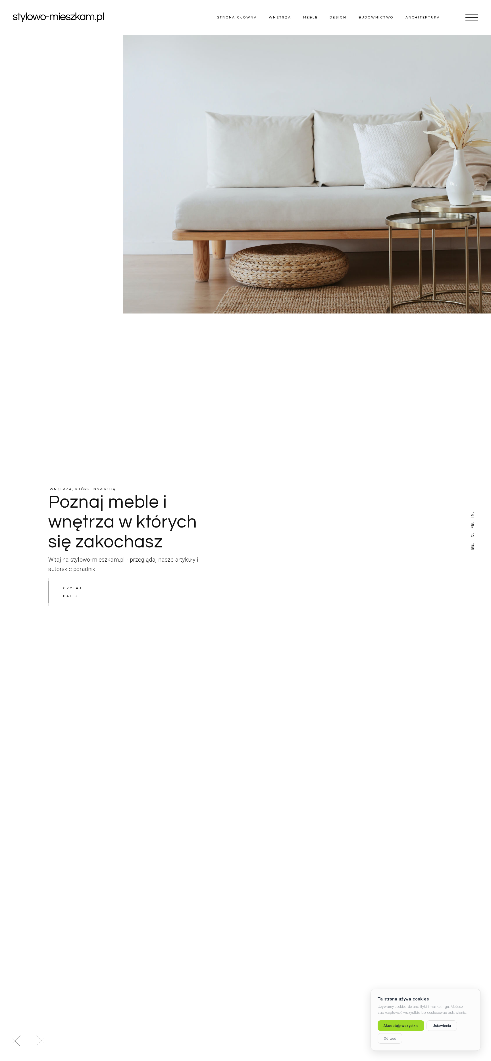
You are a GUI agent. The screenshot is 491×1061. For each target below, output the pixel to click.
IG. (472, 535)
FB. (472, 524)
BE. (472, 545)
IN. (472, 514)
